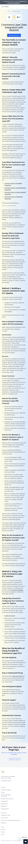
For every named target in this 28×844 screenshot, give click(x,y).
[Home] (8, 11)
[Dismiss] (27, 2)
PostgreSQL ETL (5, 809)
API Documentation (6, 795)
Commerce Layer (16, 11)
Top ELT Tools (4, 818)
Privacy (3, 832)
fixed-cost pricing (17, 676)
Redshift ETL (4, 806)
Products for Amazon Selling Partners (10, 820)
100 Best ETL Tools (5, 815)
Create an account (9, 616)
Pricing (2, 792)
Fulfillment (3, 823)
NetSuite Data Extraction (7, 798)
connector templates (17, 590)
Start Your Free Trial (14, 35)
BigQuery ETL (4, 804)
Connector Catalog (6, 790)
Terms (2, 834)
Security (3, 829)
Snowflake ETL (4, 801)
